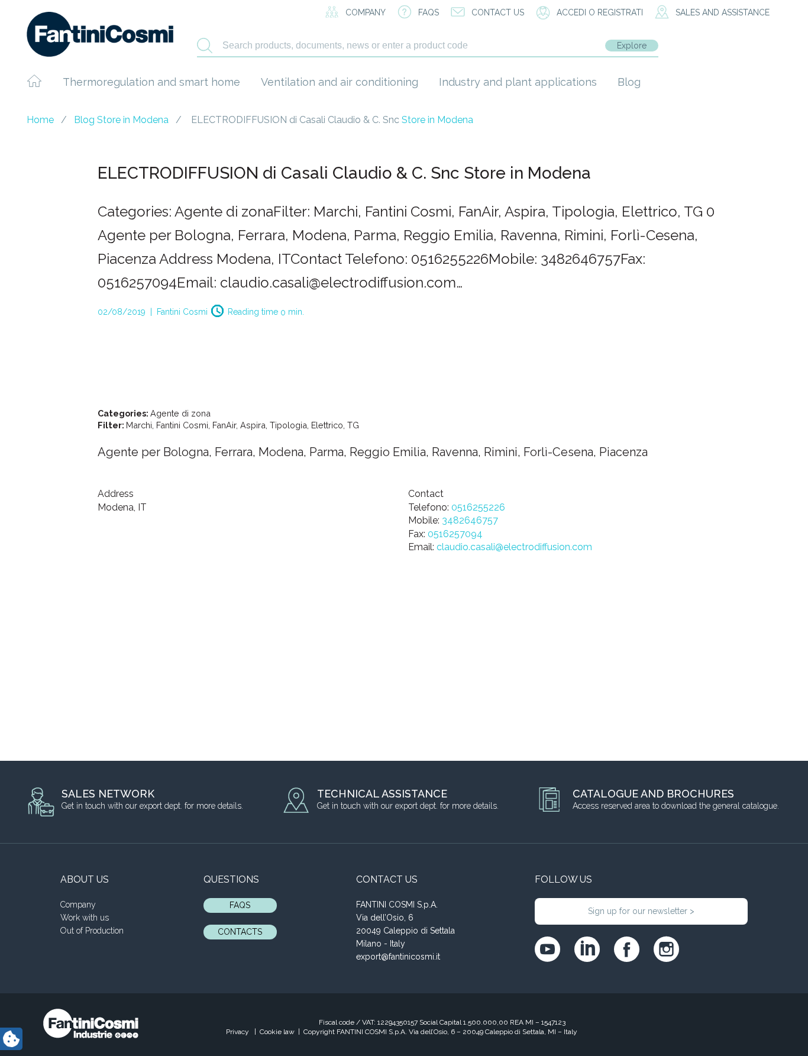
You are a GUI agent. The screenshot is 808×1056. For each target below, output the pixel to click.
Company (78, 904)
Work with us (84, 917)
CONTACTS (240, 931)
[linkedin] (587, 949)
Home (40, 119)
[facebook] (626, 949)
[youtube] (547, 949)
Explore (632, 45)
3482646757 (470, 520)
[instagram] (666, 949)
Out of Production (92, 930)
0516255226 (478, 507)
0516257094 (455, 534)
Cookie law (277, 1032)
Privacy (238, 1032)
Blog (629, 82)
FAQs (240, 905)
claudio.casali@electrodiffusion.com (514, 547)
